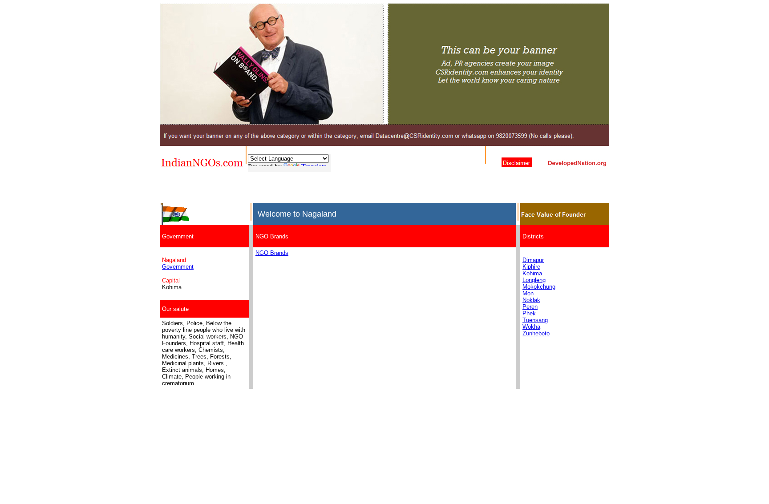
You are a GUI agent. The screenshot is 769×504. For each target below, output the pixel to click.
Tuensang (535, 320)
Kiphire (531, 266)
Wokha (531, 326)
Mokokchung (538, 286)
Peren (530, 306)
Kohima (532, 273)
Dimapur (533, 260)
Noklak (531, 300)
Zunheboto (536, 333)
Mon (528, 293)
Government (178, 266)
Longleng (534, 280)
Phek (529, 313)
